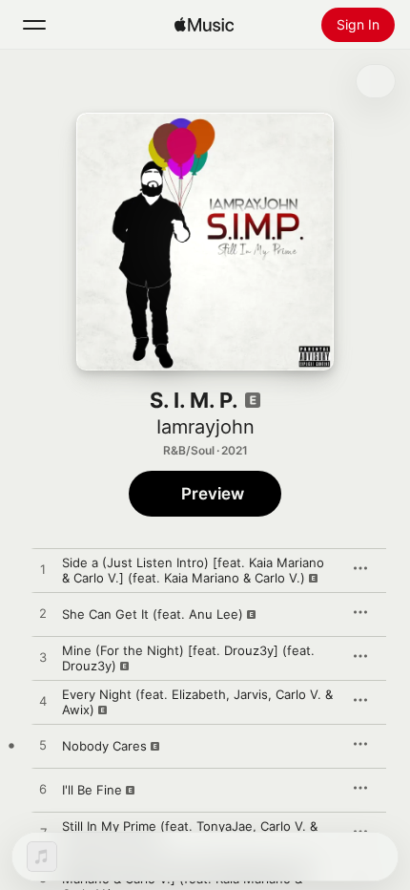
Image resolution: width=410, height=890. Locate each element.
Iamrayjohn (205, 426)
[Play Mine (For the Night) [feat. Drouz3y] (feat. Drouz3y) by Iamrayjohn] (43, 658)
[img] (204, 24)
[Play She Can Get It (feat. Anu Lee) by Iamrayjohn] (43, 614)
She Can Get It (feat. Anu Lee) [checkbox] (152, 614)
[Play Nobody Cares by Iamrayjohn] (43, 745)
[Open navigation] (34, 25)
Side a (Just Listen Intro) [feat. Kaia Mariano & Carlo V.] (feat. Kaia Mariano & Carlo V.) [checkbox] (193, 570)
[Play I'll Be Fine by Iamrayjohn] (43, 789)
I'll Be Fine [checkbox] (92, 789)
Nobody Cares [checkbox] (104, 745)
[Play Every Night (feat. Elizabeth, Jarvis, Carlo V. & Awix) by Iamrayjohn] (43, 701)
